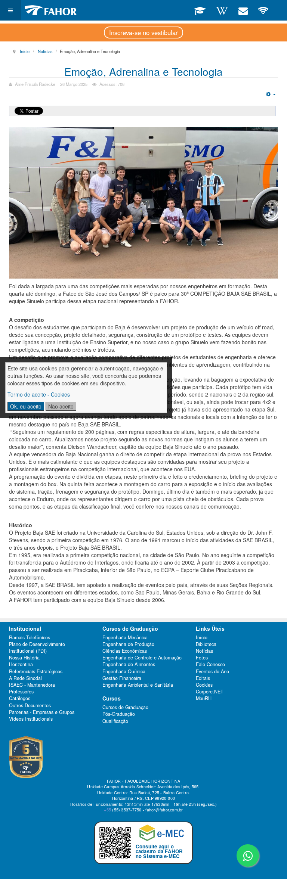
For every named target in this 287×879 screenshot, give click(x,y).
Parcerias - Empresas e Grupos (41, 712)
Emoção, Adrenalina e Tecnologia (143, 71)
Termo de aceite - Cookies (38, 394)
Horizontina (21, 664)
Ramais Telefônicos (29, 637)
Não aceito (61, 406)
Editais (203, 678)
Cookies (204, 684)
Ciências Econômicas (124, 650)
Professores (21, 691)
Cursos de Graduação (125, 707)
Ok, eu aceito (25, 406)
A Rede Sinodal (25, 678)
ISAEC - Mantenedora (32, 684)
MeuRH (204, 698)
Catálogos (19, 698)
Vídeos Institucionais (31, 718)
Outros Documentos (30, 705)
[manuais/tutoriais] (222, 10)
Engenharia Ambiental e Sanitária (137, 684)
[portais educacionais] (200, 10)
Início (25, 51)
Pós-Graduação (118, 714)
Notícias (45, 51)
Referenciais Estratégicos (35, 671)
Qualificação (115, 721)
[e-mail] (242, 10)
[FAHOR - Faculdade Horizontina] (51, 10)
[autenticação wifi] (263, 10)
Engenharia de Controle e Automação (142, 657)
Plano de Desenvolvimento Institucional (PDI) (37, 647)
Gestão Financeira (121, 678)
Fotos (202, 657)
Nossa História (24, 657)
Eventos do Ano (212, 671)
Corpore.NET (209, 691)
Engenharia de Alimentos (128, 664)
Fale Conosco (210, 664)
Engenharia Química (123, 671)
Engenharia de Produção (128, 644)
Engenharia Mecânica (125, 637)
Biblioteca (206, 644)
